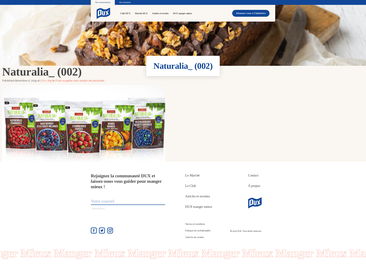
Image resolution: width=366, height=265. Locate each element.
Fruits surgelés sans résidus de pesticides (79, 80)
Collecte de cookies (194, 237)
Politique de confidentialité (197, 231)
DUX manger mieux (182, 13)
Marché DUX (141, 13)
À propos (254, 186)
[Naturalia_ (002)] (83, 122)
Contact (253, 175)
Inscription (98, 208)
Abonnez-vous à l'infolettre (251, 13)
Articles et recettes (160, 13)
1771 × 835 (46, 80)
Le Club (190, 186)
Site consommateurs (103, 2)
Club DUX (125, 13)
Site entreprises (125, 2)
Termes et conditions (195, 224)
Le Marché (192, 175)
